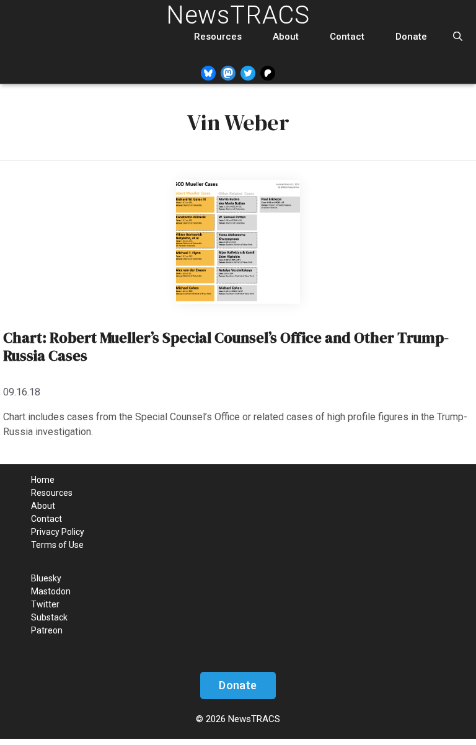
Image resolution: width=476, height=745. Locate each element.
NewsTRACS (238, 15)
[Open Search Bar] (457, 37)
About (286, 36)
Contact (347, 36)
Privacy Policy (57, 532)
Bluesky (46, 578)
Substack (49, 617)
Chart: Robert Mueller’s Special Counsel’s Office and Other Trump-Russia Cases (226, 346)
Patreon (47, 630)
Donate (411, 36)
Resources (218, 36)
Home (43, 480)
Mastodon (51, 591)
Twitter (45, 604)
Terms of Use (57, 545)
